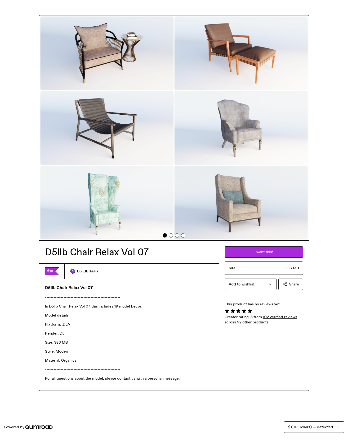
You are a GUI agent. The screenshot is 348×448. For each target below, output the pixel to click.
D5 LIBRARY (88, 271)
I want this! (263, 252)
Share (294, 284)
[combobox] (251, 284)
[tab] (165, 235)
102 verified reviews (280, 317)
